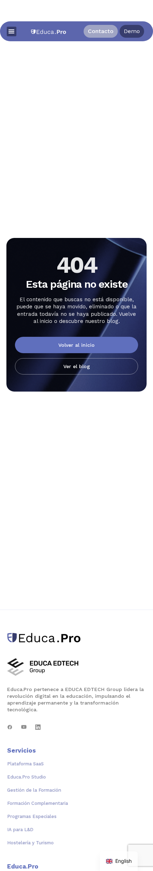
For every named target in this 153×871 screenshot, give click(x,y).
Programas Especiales (32, 816)
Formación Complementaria (37, 803)
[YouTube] (24, 727)
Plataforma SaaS (25, 763)
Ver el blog (76, 366)
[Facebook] (9, 727)
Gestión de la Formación (34, 790)
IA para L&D (20, 829)
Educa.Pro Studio (26, 777)
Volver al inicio (76, 345)
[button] (11, 31)
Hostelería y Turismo (30, 842)
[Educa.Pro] (46, 637)
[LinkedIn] (38, 727)
